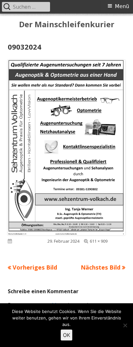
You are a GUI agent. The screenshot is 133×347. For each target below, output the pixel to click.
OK (66, 335)
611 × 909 (98, 241)
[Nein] (125, 325)
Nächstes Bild (100, 267)
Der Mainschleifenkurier (66, 24)
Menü (122, 6)
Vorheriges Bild (35, 267)
